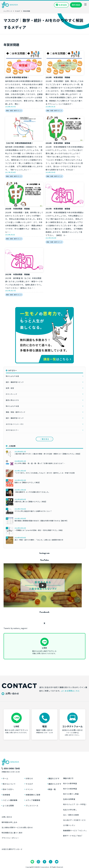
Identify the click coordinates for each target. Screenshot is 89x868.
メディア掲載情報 (33, 800)
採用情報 (6, 794)
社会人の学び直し (70, 809)
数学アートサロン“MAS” (72, 836)
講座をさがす (53, 778)
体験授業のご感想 (33, 794)
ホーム (5, 778)
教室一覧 (52, 789)
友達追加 (63, 4)
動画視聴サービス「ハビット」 (75, 830)
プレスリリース (32, 805)
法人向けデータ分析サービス (74, 820)
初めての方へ (8, 789)
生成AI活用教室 (69, 799)
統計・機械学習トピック (15, 382)
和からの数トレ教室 (71, 794)
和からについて (9, 784)
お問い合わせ (7, 817)
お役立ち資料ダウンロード (12, 849)
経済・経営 (10, 388)
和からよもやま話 (12, 376)
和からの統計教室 (70, 789)
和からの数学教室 (70, 783)
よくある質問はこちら (70, 690)
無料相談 (76, 4)
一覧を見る (44, 439)
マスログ (29, 784)
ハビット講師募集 (10, 800)
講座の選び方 (68, 778)
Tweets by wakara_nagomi (15, 628)
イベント (29, 789)
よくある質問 (8, 805)
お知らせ (29, 778)
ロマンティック (11, 394)
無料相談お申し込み (9, 822)
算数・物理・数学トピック (14, 110)
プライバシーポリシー (10, 838)
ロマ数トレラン (69, 825)
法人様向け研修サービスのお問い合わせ (17, 827)
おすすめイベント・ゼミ (15, 424)
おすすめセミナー (12, 430)
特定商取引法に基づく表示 (12, 833)
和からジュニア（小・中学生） (75, 804)
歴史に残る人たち (12, 400)
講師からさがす (54, 784)
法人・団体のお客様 (71, 815)
